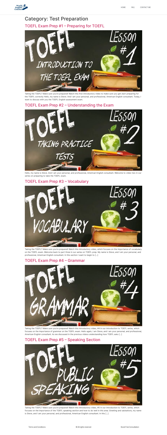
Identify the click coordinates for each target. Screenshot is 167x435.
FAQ (132, 7)
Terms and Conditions (37, 427)
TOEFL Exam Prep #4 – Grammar (55, 260)
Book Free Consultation (130, 427)
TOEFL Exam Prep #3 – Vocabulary (57, 181)
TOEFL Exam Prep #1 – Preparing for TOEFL (64, 26)
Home (123, 7)
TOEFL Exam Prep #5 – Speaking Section (62, 339)
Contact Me (145, 7)
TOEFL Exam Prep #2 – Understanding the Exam (69, 105)
